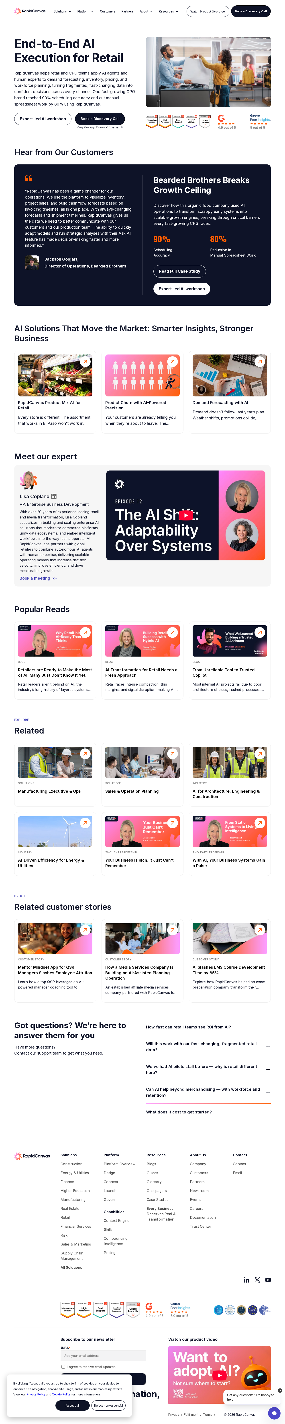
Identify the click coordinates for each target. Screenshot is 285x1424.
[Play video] (185, 515)
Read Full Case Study (179, 271)
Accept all (72, 1405)
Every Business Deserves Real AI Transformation (162, 1213)
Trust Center (200, 1226)
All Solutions (71, 1267)
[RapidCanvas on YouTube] (268, 1280)
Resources (166, 11)
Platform (83, 11)
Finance (67, 1181)
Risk (64, 1235)
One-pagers (157, 1190)
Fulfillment (191, 1414)
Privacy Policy (35, 1394)
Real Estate (70, 1208)
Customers (107, 11)
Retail (65, 1217)
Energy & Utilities (75, 1173)
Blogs (151, 1164)
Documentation (203, 1217)
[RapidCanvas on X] (257, 1280)
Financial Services (76, 1226)
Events (195, 1199)
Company (198, 1164)
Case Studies (157, 1199)
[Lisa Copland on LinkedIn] (54, 496)
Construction (71, 1164)
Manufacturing (73, 1199)
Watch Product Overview (208, 11)
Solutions (60, 11)
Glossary (154, 1181)
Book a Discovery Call (251, 11)
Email (237, 1173)
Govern (110, 1199)
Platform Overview (119, 1164)
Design (109, 1173)
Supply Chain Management (72, 1256)
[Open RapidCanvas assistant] (274, 1413)
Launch (110, 1190)
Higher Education (75, 1190)
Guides (152, 1173)
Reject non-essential (108, 1405)
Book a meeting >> (38, 578)
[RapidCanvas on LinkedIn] (246, 1280)
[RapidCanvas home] (29, 11)
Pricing (109, 1252)
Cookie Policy (61, 1394)
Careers (196, 1208)
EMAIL (66, 1347)
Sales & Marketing (76, 1244)
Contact (239, 1164)
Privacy (173, 1414)
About (144, 11)
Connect (111, 1181)
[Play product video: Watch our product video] (219, 1375)
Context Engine (116, 1220)
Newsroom (199, 1190)
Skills (108, 1229)
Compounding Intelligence (115, 1241)
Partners (128, 11)
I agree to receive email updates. (91, 1367)
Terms (207, 1414)
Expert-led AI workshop (43, 118)
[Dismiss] (280, 1390)
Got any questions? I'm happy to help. (250, 1397)
